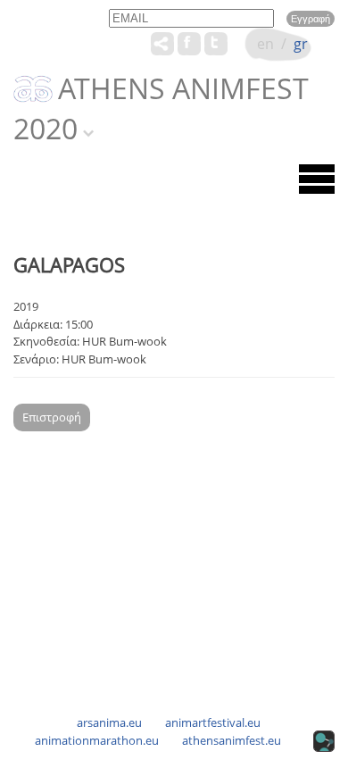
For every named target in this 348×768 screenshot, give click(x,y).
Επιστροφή (51, 417)
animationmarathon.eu (97, 740)
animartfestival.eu (213, 722)
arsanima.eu (109, 722)
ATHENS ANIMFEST (183, 89)
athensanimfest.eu (231, 740)
